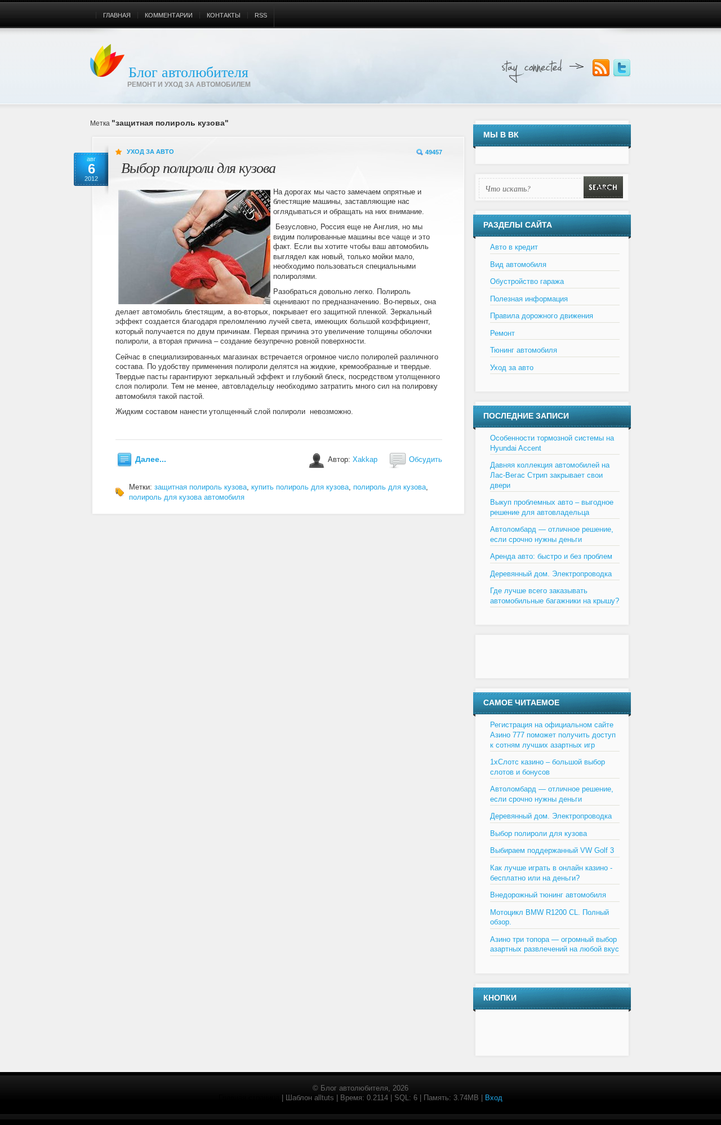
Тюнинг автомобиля (523, 350)
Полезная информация (529, 299)
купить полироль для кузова (300, 487)
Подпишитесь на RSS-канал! (601, 68)
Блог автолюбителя (188, 71)
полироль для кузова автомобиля (186, 497)
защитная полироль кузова (200, 487)
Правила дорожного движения (541, 316)
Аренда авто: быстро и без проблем (551, 556)
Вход (493, 1097)
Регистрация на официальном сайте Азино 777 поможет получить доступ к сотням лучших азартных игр (553, 735)
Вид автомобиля (518, 264)
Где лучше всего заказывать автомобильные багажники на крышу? (554, 595)
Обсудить (425, 459)
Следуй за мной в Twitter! (622, 68)
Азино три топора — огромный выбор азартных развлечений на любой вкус (554, 944)
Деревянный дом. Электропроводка (551, 574)
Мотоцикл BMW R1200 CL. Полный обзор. (549, 917)
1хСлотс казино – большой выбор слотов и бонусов (547, 767)
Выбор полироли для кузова (198, 167)
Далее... (150, 459)
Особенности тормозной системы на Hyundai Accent (552, 443)
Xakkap (365, 459)
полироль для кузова (389, 487)
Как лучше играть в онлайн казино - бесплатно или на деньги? (551, 873)
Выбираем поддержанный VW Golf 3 (552, 850)
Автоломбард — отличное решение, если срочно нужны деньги (551, 534)
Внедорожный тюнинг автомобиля (548, 895)
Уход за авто (150, 151)
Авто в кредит (514, 247)
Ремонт (502, 333)
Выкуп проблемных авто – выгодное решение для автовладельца (551, 507)
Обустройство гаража (527, 281)
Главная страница (249, 1097)
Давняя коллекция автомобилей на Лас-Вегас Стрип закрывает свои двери (549, 475)
